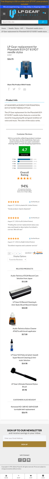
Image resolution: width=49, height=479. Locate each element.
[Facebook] (20, 460)
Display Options (19, 256)
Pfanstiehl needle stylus (34, 28)
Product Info (11, 100)
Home (3, 28)
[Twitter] (24, 460)
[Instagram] (28, 460)
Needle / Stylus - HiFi (16, 28)
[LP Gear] (24, 13)
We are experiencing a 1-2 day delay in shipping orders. (24, 7)
